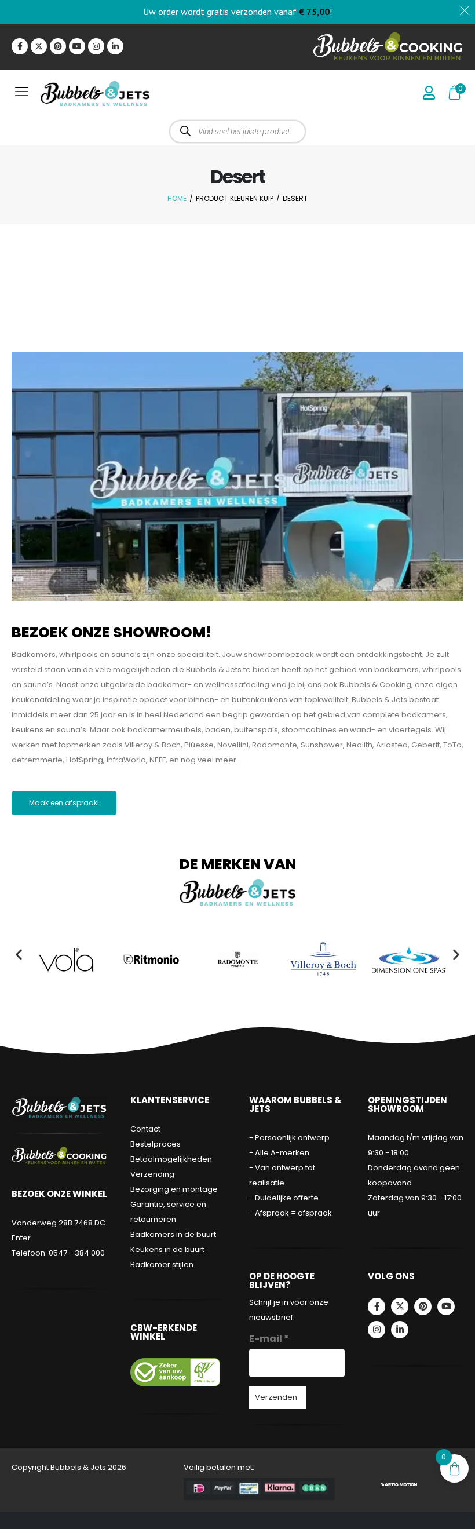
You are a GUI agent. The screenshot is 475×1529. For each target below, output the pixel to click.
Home (177, 198)
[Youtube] (77, 46)
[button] (19, 954)
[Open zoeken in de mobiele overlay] (237, 131)
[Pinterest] (58, 46)
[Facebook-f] (20, 46)
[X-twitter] (39, 46)
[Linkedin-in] (115, 46)
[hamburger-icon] (22, 94)
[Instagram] (96, 46)
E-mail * (269, 1338)
